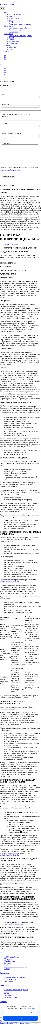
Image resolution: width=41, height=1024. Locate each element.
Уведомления (14, 41)
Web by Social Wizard (22, 1023)
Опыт (11, 49)
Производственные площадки (20, 24)
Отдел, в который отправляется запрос (16, 114)
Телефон (5, 124)
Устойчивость (14, 18)
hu (5, 57)
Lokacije (7, 969)
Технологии (13, 32)
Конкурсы (12, 47)
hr (5, 59)
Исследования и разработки (19, 28)
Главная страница (11, 244)
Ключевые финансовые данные (20, 36)
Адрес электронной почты (12, 134)
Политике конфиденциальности (10, 170)
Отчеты (11, 40)
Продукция (8, 26)
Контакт (7, 51)
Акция (11, 38)
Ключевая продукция (17, 30)
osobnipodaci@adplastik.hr (9, 582)
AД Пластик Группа (16, 14)
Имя (3, 94)
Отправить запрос (9, 177)
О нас (6, 12)
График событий (15, 43)
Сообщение (6, 143)
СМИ (11, 22)
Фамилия (5, 104)
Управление (13, 16)
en (5, 61)
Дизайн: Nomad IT (7, 1023)
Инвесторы (8, 34)
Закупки (12, 20)
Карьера (7, 45)
